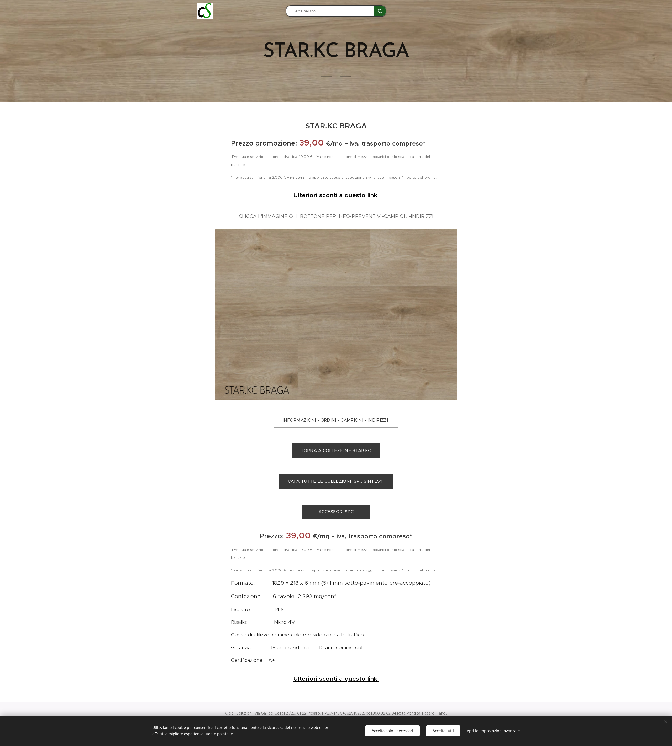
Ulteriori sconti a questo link (336, 195)
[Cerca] (380, 11)
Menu (471, 11)
